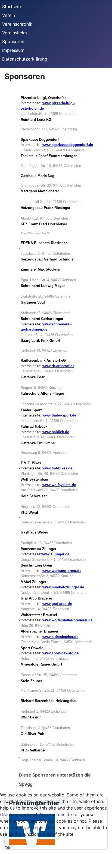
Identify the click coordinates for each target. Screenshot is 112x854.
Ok (7, 847)
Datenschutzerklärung (24, 59)
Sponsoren (13, 41)
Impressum (13, 50)
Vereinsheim (14, 32)
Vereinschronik (17, 24)
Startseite (12, 6)
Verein (8, 15)
